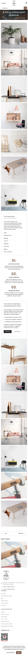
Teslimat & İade (4, 603)
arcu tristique (18, 324)
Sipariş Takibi (4, 616)
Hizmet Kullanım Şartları (6, 624)
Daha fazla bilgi (11, 652)
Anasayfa (5, 18)
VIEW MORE (7, 331)
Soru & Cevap (4, 619)
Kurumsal (3, 593)
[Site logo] (14, 3)
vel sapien (9, 309)
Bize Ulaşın (3, 605)
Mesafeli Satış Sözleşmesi (7, 626)
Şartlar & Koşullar (5, 614)
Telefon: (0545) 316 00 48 (9, 589)
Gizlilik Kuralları (4, 600)
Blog (2, 598)
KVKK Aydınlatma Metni (6, 596)
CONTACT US (17, 331)
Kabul (18, 652)
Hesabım (3, 612)
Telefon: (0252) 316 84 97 (9, 586)
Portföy (10, 18)
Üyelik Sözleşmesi (5, 621)
